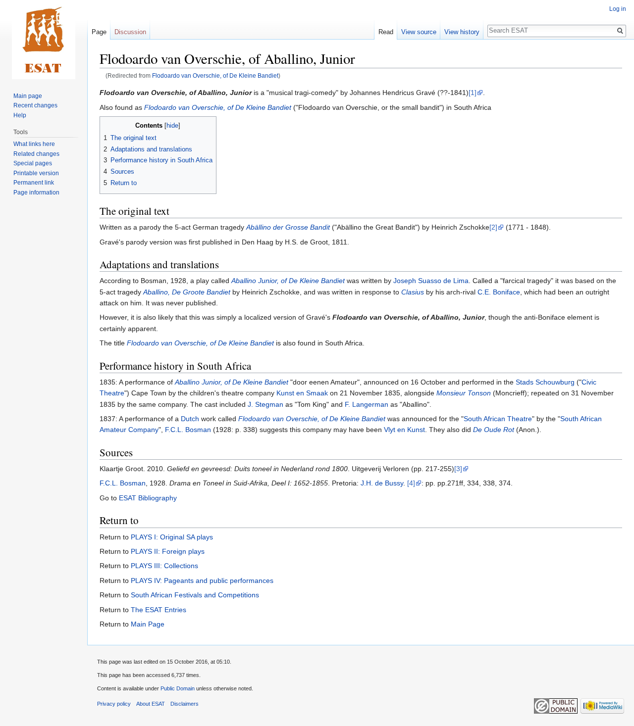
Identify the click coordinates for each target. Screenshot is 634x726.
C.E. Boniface (498, 292)
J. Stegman (265, 404)
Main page (27, 96)
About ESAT (150, 704)
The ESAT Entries (158, 610)
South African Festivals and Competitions (195, 595)
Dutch (190, 419)
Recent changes (35, 105)
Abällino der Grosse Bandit (288, 227)
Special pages (32, 163)
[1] (472, 93)
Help (19, 115)
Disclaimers (184, 704)
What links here (34, 144)
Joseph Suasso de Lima (431, 281)
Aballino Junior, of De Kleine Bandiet (288, 281)
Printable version (36, 173)
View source (418, 32)
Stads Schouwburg (545, 382)
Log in (617, 8)
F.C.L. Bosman (188, 430)
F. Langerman (366, 404)
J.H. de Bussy (382, 483)
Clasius (412, 292)
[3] (458, 469)
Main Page (147, 624)
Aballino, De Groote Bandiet (186, 292)
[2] (493, 227)
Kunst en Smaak (302, 393)
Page (99, 32)
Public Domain (177, 688)
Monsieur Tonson (463, 393)
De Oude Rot (493, 430)
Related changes (36, 153)
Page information (36, 192)
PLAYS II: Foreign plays (168, 551)
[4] (411, 483)
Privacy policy (114, 704)
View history (461, 32)
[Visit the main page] (43, 39)
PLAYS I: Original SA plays (172, 537)
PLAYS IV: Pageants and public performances (202, 580)
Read (385, 32)
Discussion (130, 32)
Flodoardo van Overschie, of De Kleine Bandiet (215, 75)
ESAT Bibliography (148, 498)
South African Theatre (498, 419)
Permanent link (33, 182)
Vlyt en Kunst (404, 430)
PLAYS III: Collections (164, 566)
